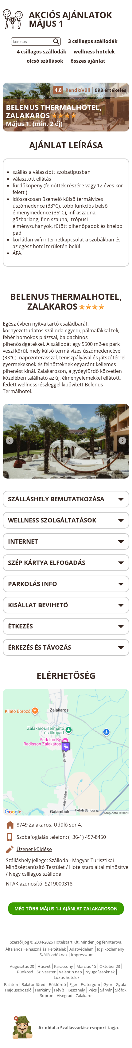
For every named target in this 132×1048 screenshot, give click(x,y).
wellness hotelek (94, 51)
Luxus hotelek (67, 977)
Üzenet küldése (34, 849)
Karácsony (63, 966)
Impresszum (82, 954)
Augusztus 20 (22, 966)
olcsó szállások (45, 60)
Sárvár (106, 990)
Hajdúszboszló (18, 990)
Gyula (121, 984)
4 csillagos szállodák (41, 51)
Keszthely (76, 990)
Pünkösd (25, 972)
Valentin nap (70, 972)
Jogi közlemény (110, 949)
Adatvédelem (81, 949)
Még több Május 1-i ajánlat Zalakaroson (66, 908)
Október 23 (109, 966)
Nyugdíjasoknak (100, 972)
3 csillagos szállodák (93, 41)
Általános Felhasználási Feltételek (36, 949)
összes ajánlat (88, 60)
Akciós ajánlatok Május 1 (70, 19)
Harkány (43, 990)
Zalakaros (84, 995)
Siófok (120, 990)
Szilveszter (46, 972)
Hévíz (59, 990)
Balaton (11, 984)
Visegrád (64, 995)
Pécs (92, 990)
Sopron (46, 995)
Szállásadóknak (54, 954)
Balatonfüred (33, 984)
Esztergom (90, 984)
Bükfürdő (57, 984)
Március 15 (86, 966)
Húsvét (44, 966)
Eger (73, 984)
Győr (107, 984)
